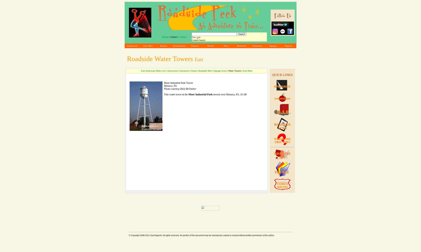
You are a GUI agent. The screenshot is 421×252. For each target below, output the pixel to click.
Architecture (132, 46)
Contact (183, 37)
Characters (184, 71)
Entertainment (179, 46)
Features (194, 46)
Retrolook (241, 46)
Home (165, 37)
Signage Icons (219, 71)
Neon (226, 46)
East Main (247, 71)
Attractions (172, 71)
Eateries (163, 46)
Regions (288, 46)
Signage (273, 46)
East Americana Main (151, 71)
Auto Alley (148, 46)
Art (164, 71)
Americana (257, 46)
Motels (210, 46)
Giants (194, 71)
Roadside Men (205, 71)
